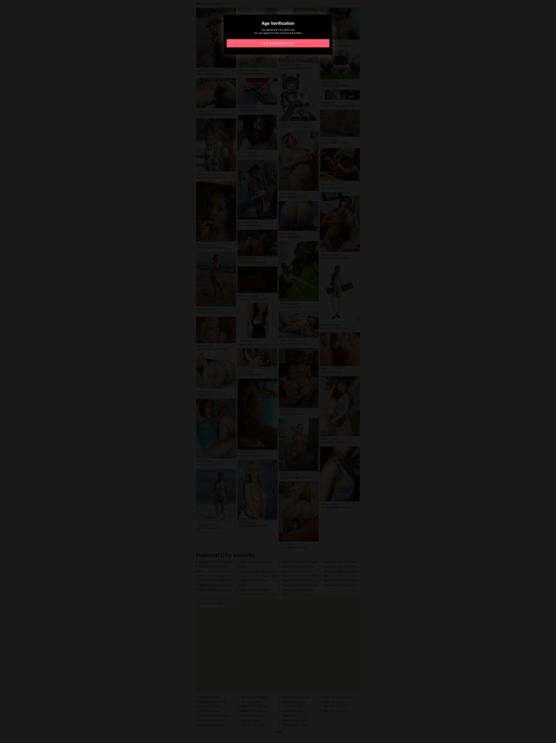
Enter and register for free (278, 43)
